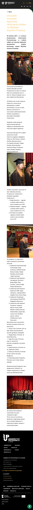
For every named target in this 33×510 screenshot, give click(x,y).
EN (21, 6)
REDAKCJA (13, 491)
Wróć (10, 12)
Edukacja (14, 447)
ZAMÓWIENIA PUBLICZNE (13, 486)
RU (24, 6)
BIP (4, 486)
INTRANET (6, 491)
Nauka (6, 447)
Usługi (17, 449)
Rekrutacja (7, 452)
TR (30, 6)
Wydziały (17, 445)
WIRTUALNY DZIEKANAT (18, 488)
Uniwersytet (7, 445)
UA (27, 6)
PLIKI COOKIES (5, 499)
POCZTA (28, 488)
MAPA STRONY (5, 501)
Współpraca (7, 449)
